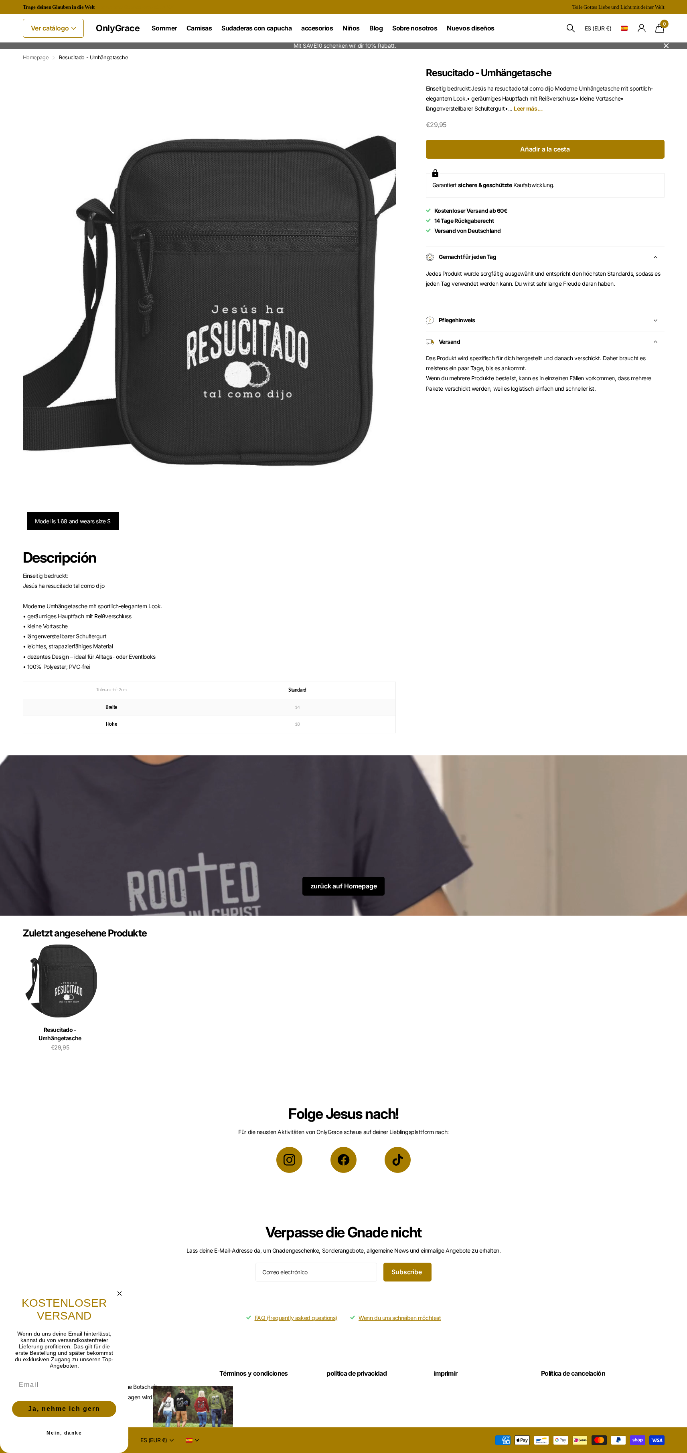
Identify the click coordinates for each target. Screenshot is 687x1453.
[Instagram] (289, 1160)
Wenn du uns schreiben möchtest (400, 1317)
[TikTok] (398, 1160)
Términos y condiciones (253, 1373)
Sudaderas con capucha (256, 28)
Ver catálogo (51, 28)
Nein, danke (64, 1433)
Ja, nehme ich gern (64, 1408)
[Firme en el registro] (641, 28)
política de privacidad (356, 1373)
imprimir (446, 1373)
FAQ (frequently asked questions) (296, 1317)
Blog (376, 28)
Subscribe (407, 1272)
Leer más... (528, 108)
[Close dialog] (119, 1293)
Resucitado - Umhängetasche (60, 1033)
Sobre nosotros (414, 28)
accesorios (317, 28)
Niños (351, 28)
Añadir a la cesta (545, 149)
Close (666, 45)
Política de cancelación (573, 1373)
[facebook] (343, 1160)
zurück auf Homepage (343, 886)
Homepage (36, 57)
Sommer (164, 28)
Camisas (199, 28)
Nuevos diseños (470, 28)
